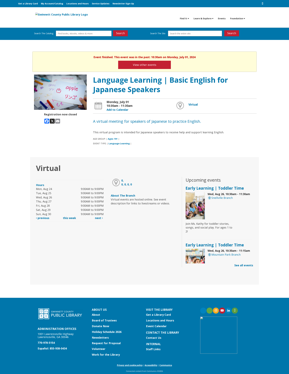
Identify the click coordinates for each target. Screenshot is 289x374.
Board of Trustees (104, 320)
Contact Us (153, 338)
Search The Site (157, 33)
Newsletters (100, 337)
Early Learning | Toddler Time (215, 188)
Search (120, 33)
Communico (165, 365)
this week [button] (69, 218)
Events (222, 18)
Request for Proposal (106, 343)
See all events (243, 265)
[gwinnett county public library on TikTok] (235, 311)
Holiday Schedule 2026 (106, 332)
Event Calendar (156, 326)
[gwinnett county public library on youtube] (222, 311)
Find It (184, 18)
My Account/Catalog (52, 3)
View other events (144, 65)
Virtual (193, 104)
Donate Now (100, 326)
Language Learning (119, 143)
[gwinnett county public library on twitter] (210, 311)
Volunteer (98, 349)
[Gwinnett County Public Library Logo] (61, 14)
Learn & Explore (203, 18)
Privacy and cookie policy (130, 365)
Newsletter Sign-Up (123, 3)
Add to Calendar (117, 109)
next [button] (98, 218)
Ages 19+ (113, 138)
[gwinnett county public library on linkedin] (228, 311)
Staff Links (153, 349)
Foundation (237, 18)
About (96, 314)
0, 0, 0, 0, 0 (126, 182)
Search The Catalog (43, 33)
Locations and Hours (77, 3)
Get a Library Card (28, 3)
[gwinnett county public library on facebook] (203, 311)
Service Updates (100, 3)
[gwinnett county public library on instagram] (216, 311)
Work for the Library (106, 354)
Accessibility (151, 365)
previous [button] (43, 218)
